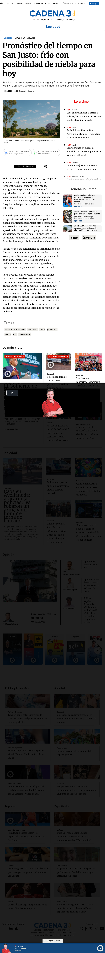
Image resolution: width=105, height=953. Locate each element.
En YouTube (80, 3)
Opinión (28, 3)
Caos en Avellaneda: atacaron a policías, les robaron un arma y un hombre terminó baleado (84, 116)
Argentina (45, 19)
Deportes (9, 3)
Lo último (82, 101)
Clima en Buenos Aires (15, 329)
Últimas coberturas (52, 3)
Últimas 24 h (68, 3)
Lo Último (35, 19)
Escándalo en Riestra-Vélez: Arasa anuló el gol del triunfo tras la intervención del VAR (83, 134)
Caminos (19, 3)
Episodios (78, 207)
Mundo (74, 145)
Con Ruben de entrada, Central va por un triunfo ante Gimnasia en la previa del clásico (84, 183)
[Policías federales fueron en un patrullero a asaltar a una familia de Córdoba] (58, 361)
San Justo (32, 329)
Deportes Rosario (78, 176)
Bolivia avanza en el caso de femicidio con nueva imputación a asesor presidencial (84, 152)
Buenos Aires (25, 334)
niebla (8, 334)
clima (42, 329)
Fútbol (74, 127)
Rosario (69, 19)
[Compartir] (45, 166)
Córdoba (57, 19)
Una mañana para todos (12, 383)
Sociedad (8, 38)
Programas (38, 3)
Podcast (74, 237)
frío (14, 334)
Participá (93, 3)
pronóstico (52, 329)
